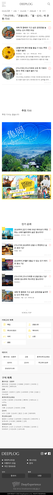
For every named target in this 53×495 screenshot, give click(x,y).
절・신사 (26, 33)
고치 (25, 421)
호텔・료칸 (18, 250)
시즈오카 (10, 408)
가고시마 (13, 429)
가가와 (12, 421)
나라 (25, 413)
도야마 (11, 400)
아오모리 (13, 384)
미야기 (27, 384)
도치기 (12, 392)
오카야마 (18, 419)
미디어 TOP (6, 11)
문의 (31, 463)
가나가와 (23, 11)
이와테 (20, 384)
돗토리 (4, 419)
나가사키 (18, 427)
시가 (3, 413)
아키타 (34, 384)
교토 (8, 413)
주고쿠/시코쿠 (7, 416)
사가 (11, 427)
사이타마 (25, 392)
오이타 (34, 427)
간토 (15, 11)
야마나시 (33, 400)
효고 (20, 413)
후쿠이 (26, 400)
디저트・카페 (26, 235)
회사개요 (33, 460)
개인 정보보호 (10, 466)
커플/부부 (18, 266)
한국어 (13, 476)
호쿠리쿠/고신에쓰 (8, 397)
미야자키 (5, 429)
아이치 (17, 408)
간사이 (4, 411)
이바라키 (5, 392)
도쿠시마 (5, 421)
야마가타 (5, 386)
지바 (31, 392)
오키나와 (21, 429)
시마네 (11, 419)
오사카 (14, 413)
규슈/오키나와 (7, 424)
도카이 (4, 405)
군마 (18, 392)
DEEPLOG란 (9, 460)
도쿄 (36, 392)
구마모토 (27, 427)
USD (39, 476)
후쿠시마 (13, 386)
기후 (3, 408)
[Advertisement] (26, 90)
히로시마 (27, 419)
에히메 (19, 421)
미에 (23, 408)
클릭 (36, 489)
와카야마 (32, 413)
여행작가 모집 (10, 463)
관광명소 (19, 33)
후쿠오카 (5, 427)
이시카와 (18, 400)
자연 (40, 53)
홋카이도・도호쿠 (8, 381)
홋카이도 (5, 384)
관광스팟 (33, 11)
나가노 (4, 402)
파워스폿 (34, 33)
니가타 (4, 400)
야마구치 (35, 419)
